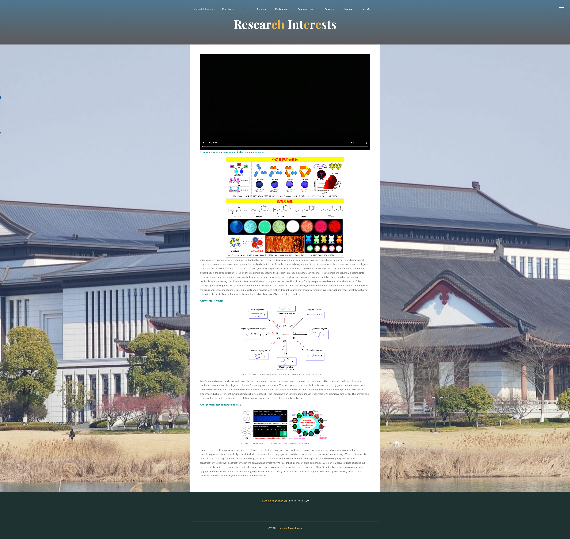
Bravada (282, 527)
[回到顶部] (558, 527)
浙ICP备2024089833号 (274, 501)
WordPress (296, 527)
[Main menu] (561, 8)
